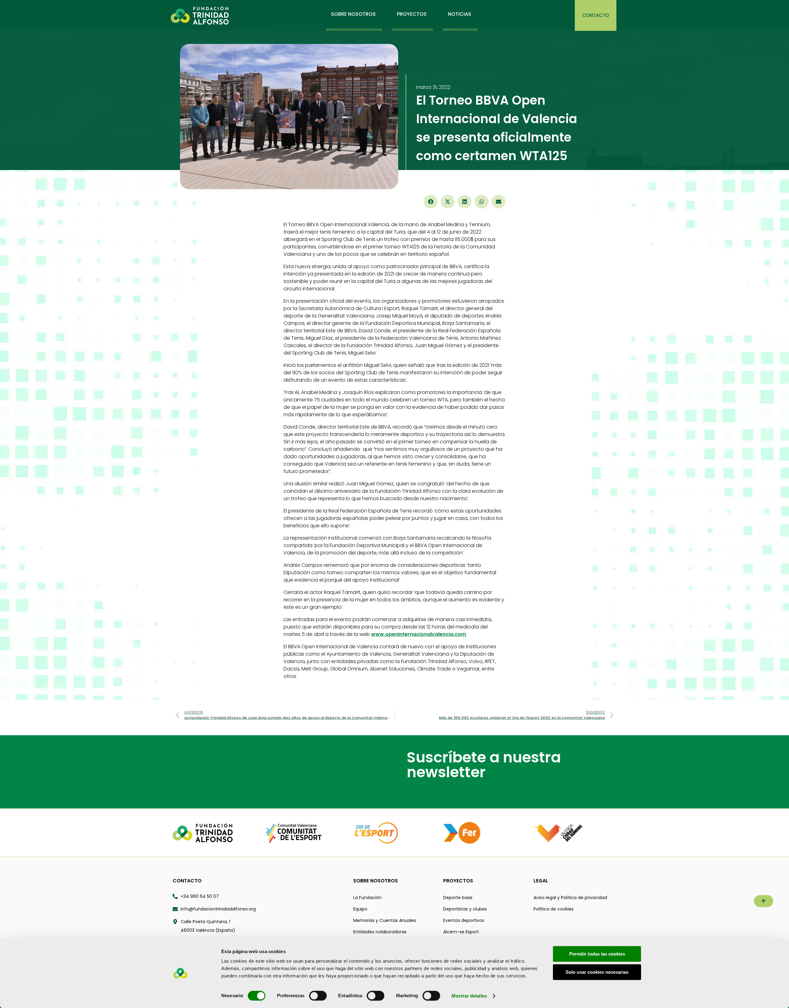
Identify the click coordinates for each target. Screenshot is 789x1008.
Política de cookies (553, 909)
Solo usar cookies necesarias (597, 972)
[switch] (318, 996)
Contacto (187, 880)
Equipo (360, 909)
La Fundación (367, 897)
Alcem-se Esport (461, 932)
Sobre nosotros (375, 880)
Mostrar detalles (469, 995)
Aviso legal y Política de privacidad (570, 897)
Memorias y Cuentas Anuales (384, 920)
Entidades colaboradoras (380, 932)
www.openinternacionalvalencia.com (418, 634)
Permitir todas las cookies (597, 953)
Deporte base (457, 897)
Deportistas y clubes (465, 909)
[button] (431, 202)
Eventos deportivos (463, 920)
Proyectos (458, 880)
